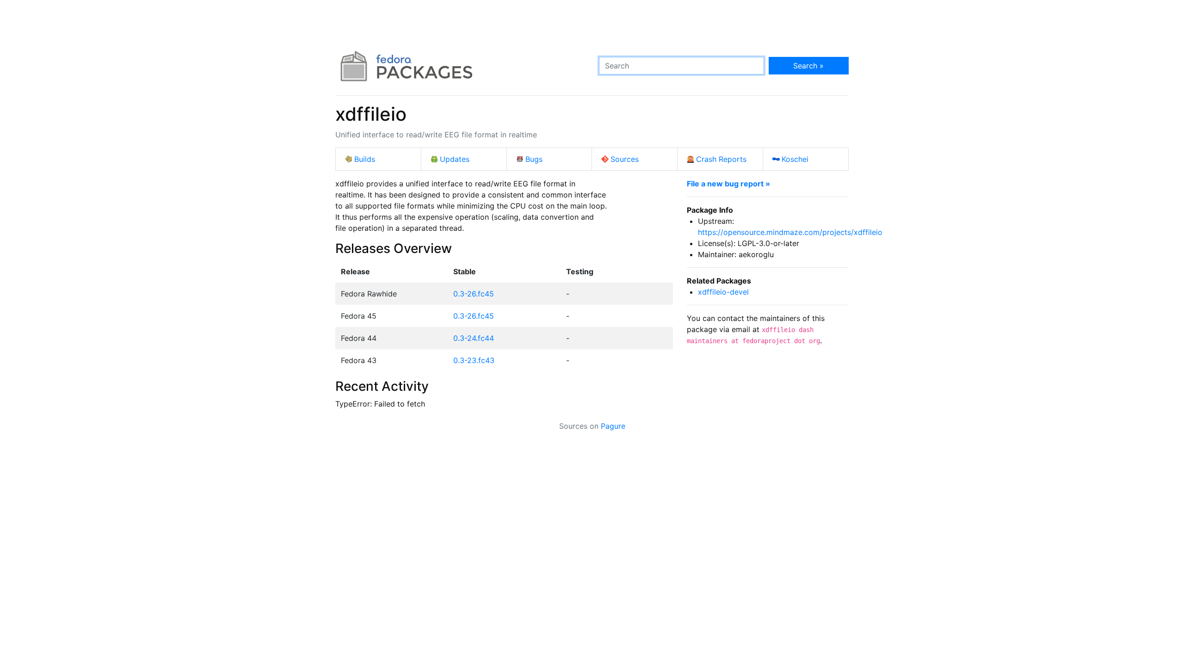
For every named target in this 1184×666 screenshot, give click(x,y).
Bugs (534, 159)
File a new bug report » (728, 183)
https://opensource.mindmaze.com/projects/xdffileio (790, 232)
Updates (454, 159)
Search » (808, 65)
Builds (364, 159)
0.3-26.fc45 (473, 293)
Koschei (795, 159)
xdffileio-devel (723, 291)
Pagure (613, 426)
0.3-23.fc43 (473, 360)
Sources (624, 159)
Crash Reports (721, 159)
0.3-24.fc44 (473, 338)
